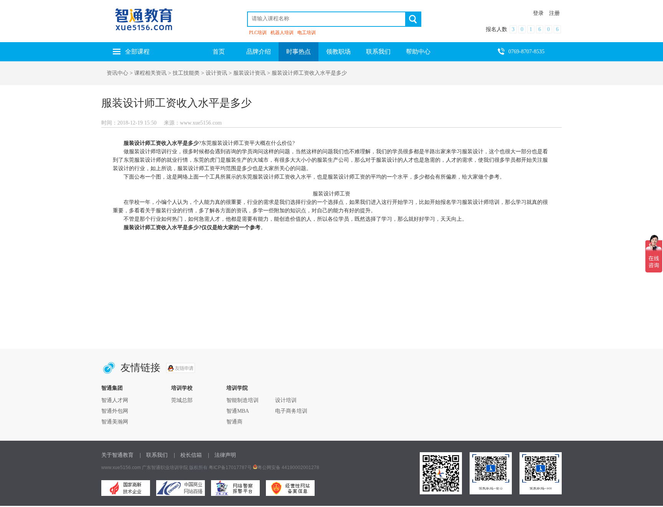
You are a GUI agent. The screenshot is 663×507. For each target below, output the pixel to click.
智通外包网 (114, 411)
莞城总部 (182, 400)
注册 (554, 13)
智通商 (234, 422)
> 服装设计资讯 (246, 73)
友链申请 (180, 367)
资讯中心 (117, 73)
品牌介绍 (258, 51)
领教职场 (338, 51)
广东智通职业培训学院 (165, 467)
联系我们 (378, 51)
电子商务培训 (291, 411)
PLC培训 (258, 32)
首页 (219, 51)
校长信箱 (191, 455)
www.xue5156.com (121, 467)
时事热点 (298, 51)
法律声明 (225, 455)
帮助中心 (418, 51)
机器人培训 (282, 32)
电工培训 (306, 32)
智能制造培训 (242, 400)
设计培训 (286, 400)
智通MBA (237, 411)
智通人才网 (114, 400)
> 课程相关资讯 (148, 73)
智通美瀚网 (114, 422)
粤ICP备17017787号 (230, 467)
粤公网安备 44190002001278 (288, 467)
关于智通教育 (117, 455)
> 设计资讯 (213, 73)
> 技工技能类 (183, 73)
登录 (538, 13)
